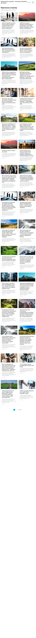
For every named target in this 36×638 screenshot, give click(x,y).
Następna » (20, 409)
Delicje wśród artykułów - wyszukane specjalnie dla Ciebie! (14, 2)
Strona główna (33, 2)
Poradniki (29, 2)
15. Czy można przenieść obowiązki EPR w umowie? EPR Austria (27, 365)
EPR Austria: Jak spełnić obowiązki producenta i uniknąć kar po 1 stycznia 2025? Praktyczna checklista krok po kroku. (9, 101)
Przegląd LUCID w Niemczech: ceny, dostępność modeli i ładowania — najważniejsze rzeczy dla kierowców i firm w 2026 (27, 101)
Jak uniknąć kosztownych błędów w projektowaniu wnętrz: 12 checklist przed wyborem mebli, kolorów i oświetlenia (26, 205)
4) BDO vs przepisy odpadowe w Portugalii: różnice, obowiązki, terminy (27, 392)
